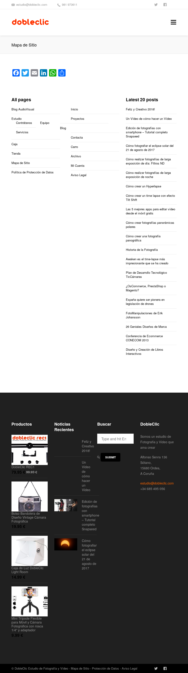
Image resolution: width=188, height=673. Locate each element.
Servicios (22, 132)
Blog (63, 128)
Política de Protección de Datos (32, 172)
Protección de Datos (105, 668)
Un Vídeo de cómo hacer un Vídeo (149, 118)
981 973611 (69, 4)
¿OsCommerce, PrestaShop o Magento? (146, 288)
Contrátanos (24, 122)
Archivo (76, 156)
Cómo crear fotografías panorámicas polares (150, 224)
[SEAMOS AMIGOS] (165, 4)
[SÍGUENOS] (156, 4)
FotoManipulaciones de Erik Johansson (144, 315)
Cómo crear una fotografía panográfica (143, 238)
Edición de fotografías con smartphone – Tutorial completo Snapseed (147, 132)
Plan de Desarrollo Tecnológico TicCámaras (146, 274)
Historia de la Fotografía (142, 249)
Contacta (77, 137)
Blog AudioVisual (22, 109)
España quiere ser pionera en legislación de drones (145, 301)
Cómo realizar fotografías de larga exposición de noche (148, 174)
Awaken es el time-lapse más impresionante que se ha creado (147, 261)
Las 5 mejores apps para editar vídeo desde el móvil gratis (150, 211)
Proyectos (77, 118)
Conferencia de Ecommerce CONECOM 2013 (144, 338)
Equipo (44, 122)
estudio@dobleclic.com (31, 4)
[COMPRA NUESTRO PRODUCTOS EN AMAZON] (174, 4)
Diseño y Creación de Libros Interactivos (144, 351)
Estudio (16, 118)
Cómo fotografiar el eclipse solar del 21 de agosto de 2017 (150, 147)
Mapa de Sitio (20, 163)
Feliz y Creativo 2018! (140, 109)
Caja (14, 144)
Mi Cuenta (77, 165)
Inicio (74, 109)
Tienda (15, 153)
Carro (74, 147)
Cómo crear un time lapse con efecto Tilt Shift (150, 197)
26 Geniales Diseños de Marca (146, 326)
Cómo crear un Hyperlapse (143, 186)
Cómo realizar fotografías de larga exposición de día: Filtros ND (148, 161)
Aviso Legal (78, 175)
